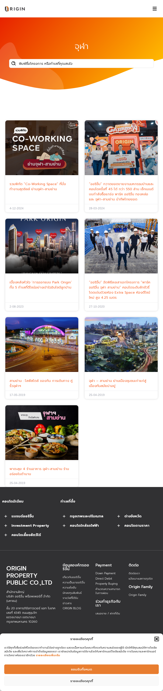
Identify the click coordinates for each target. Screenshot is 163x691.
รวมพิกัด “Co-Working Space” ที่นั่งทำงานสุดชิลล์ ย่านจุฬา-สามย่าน (38, 187)
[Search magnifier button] (14, 63)
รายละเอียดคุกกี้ (81, 681)
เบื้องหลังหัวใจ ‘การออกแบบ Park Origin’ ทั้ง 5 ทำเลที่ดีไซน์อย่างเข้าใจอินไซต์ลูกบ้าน (41, 285)
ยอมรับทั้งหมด (81, 669)
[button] (157, 639)
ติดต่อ (134, 565)
